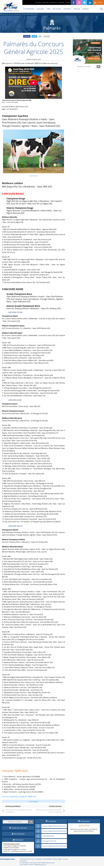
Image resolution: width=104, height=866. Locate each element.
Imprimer (46, 36)
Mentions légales (57, 859)
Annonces (76, 9)
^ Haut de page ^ (33, 801)
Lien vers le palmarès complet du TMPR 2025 (19, 796)
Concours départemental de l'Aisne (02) (54, 831)
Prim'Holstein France (7, 859)
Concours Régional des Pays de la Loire (54, 826)
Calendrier (61, 2)
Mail (40, 36)
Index (48, 9)
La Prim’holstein (28, 9)
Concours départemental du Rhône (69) (54, 846)
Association (40, 9)
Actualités (38, 2)
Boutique (85, 9)
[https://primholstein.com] (1, 14)
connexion (99, 2)
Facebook (27, 36)
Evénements (53, 2)
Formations (67, 9)
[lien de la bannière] (87, 63)
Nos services (57, 9)
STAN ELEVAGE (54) (48, 836)
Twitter (34, 36)
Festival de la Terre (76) (49, 841)
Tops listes (45, 2)
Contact (67, 2)
